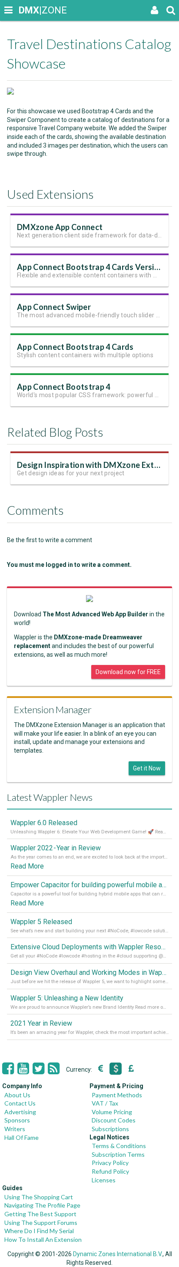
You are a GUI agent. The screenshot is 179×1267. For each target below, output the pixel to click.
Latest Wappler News (50, 797)
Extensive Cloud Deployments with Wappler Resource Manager (89, 947)
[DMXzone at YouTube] (23, 1068)
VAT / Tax (105, 1103)
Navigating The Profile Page (42, 1205)
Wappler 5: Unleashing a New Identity (66, 998)
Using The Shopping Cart (38, 1197)
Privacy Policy (110, 1162)
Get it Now (147, 768)
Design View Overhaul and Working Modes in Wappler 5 (89, 972)
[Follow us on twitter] (38, 1068)
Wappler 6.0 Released (43, 823)
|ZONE (27, 10)
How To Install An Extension (43, 1239)
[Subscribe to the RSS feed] (54, 1068)
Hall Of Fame (21, 1137)
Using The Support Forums (40, 1222)
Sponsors (17, 1120)
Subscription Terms (118, 1154)
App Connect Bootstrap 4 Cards (75, 347)
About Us (17, 1095)
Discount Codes (114, 1120)
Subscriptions (110, 1128)
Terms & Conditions (119, 1145)
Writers (14, 1128)
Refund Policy (110, 1171)
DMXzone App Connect (60, 227)
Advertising (20, 1112)
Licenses (104, 1180)
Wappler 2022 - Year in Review (55, 848)
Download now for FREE (128, 671)
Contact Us (20, 1103)
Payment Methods (117, 1095)
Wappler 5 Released (41, 922)
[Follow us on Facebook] (8, 1068)
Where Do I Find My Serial (39, 1230)
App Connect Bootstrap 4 (63, 387)
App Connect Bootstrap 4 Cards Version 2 (93, 267)
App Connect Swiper (54, 307)
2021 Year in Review (41, 1023)
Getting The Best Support (40, 1214)
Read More (27, 866)
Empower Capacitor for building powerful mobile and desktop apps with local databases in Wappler (89, 885)
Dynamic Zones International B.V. (117, 1254)
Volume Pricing (112, 1112)
